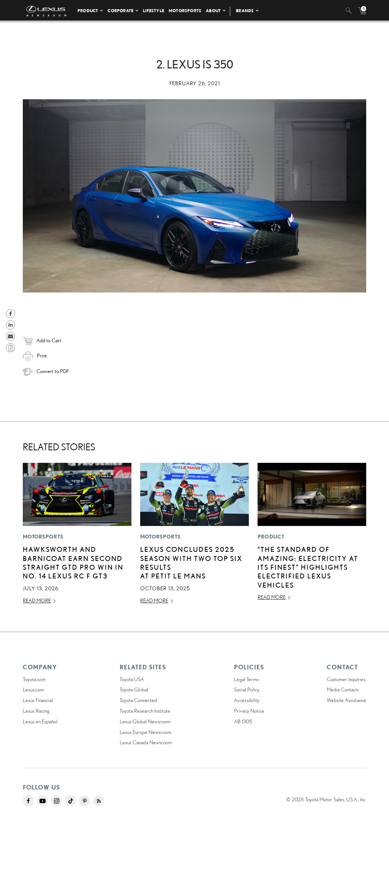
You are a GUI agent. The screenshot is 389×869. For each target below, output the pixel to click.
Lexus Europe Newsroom (145, 732)
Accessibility (246, 700)
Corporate (120, 10)
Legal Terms (246, 679)
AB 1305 (243, 721)
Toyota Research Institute (145, 711)
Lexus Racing (36, 711)
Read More (37, 600)
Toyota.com (34, 679)
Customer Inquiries (346, 679)
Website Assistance (346, 700)
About (213, 10)
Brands (245, 10)
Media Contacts (343, 689)
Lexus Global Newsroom (145, 721)
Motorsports (185, 10)
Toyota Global (134, 689)
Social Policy (246, 689)
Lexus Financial (38, 700)
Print (42, 356)
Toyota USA (132, 679)
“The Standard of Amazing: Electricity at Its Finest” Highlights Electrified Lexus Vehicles (308, 567)
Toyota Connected (138, 700)
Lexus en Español (40, 721)
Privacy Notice (249, 711)
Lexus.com (33, 689)
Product (87, 10)
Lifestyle (153, 10)
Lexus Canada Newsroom (146, 742)
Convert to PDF (52, 371)
